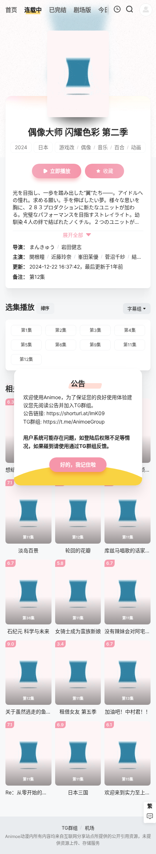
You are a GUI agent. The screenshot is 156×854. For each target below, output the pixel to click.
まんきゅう (42, 247)
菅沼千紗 (115, 257)
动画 (136, 147)
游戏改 (66, 147)
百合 (119, 147)
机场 (89, 828)
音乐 (103, 147)
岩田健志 (71, 247)
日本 (43, 147)
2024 (21, 147)
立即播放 (60, 171)
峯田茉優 (88, 257)
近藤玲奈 (61, 257)
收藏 (108, 171)
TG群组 (70, 828)
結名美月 (142, 257)
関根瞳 (37, 257)
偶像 (86, 147)
